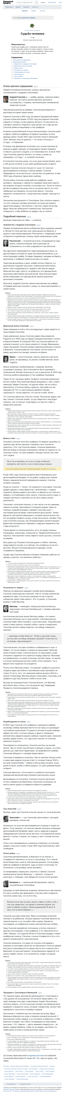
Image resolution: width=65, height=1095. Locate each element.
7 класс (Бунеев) (8, 1071)
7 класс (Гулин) (19, 1071)
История (42, 10)
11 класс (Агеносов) (32, 1076)
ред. (35, 86)
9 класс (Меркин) (9, 1076)
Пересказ (25, 10)
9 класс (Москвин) (20, 1076)
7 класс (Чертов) (49, 1071)
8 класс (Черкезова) (9, 1074)
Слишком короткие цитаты (46, 1068)
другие (54, 1091)
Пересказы (9, 7)
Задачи (18, 7)
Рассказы (52, 1066)
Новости (35, 7)
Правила (26, 7)
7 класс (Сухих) (39, 1071)
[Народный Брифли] (8, 2)
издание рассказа (36, 1055)
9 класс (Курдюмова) (47, 1074)
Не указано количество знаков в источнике (16, 1068)
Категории (6, 1066)
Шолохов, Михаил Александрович (32, 30)
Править (33, 10)
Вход (60, 2)
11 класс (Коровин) (9, 1079)
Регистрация (52, 2)
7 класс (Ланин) (29, 1071)
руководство (52, 469)
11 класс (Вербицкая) (45, 1076)
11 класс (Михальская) (22, 1079)
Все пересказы (34, 1068)
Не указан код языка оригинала (39, 1066)
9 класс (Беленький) (22, 1074)
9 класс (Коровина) (35, 1074)
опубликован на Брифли (28, 17)
